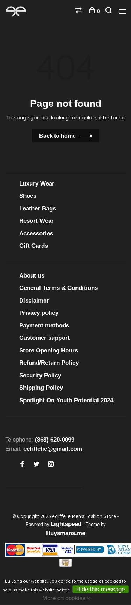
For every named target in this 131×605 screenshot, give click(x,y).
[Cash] (65, 564)
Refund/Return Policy (49, 362)
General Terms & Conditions (58, 288)
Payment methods (44, 325)
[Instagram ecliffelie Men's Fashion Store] (51, 464)
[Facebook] (22, 464)
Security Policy (40, 375)
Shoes (27, 196)
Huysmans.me (65, 533)
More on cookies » (66, 598)
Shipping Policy (41, 387)
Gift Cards (33, 245)
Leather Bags (37, 208)
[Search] (109, 11)
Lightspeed (66, 524)
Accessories (36, 233)
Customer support (44, 337)
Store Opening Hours (48, 350)
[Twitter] (36, 464)
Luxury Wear (36, 183)
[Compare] (79, 11)
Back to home (57, 136)
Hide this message (100, 589)
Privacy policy (38, 313)
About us (31, 275)
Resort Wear (36, 220)
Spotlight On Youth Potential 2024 (66, 400)
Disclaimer (34, 300)
